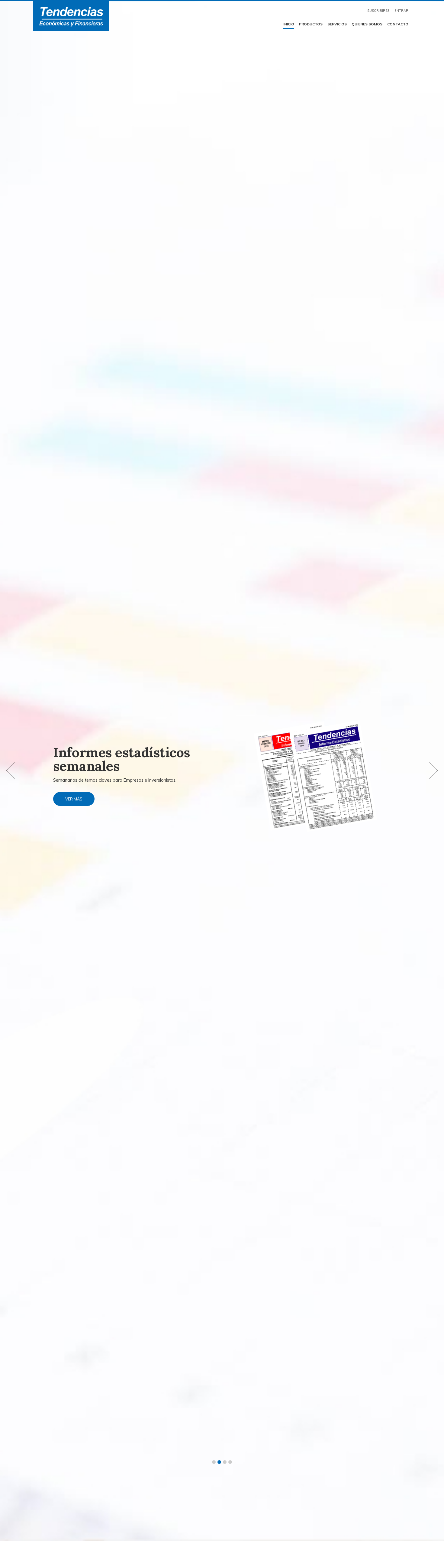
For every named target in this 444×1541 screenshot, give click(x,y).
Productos (311, 24)
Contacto (397, 24)
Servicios (337, 24)
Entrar (401, 10)
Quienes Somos (367, 24)
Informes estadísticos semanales (121, 759)
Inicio (288, 24)
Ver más (73, 799)
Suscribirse (378, 10)
